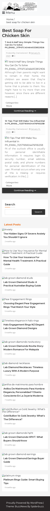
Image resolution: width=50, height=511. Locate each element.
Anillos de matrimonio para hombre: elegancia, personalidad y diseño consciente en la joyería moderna (24, 392)
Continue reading (24, 111)
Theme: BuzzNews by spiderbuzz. (25, 506)
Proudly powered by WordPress (24, 503)
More (9, 106)
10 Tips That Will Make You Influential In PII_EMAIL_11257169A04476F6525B (25, 122)
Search (10, 204)
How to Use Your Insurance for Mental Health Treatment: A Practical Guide (24, 261)
